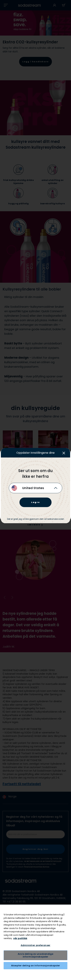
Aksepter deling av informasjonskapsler (35, 965)
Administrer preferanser (35, 945)
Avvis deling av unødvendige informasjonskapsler (35, 955)
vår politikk (20, 938)
